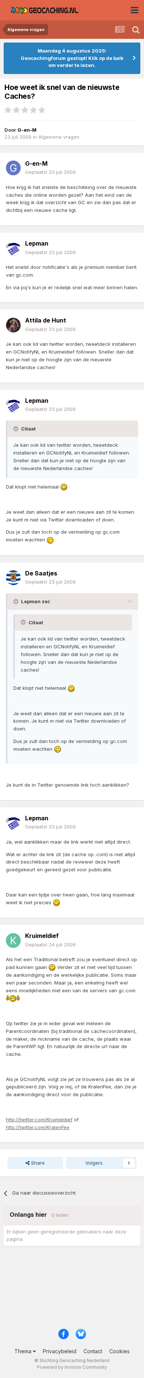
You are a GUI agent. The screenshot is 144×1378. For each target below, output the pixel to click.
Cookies (119, 1351)
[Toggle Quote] (16, 429)
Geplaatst (50, 172)
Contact (92, 1351)
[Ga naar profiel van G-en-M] (13, 168)
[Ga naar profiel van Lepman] (13, 248)
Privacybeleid (59, 1351)
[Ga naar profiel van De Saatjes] (13, 577)
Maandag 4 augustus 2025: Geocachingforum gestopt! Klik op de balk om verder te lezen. (72, 58)
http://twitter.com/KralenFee (37, 1127)
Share (37, 1163)
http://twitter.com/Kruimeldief (39, 1119)
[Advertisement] (72, 1290)
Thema (23, 1351)
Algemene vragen (58, 137)
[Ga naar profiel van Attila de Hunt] (13, 325)
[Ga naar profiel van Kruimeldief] (13, 940)
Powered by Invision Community (72, 1367)
